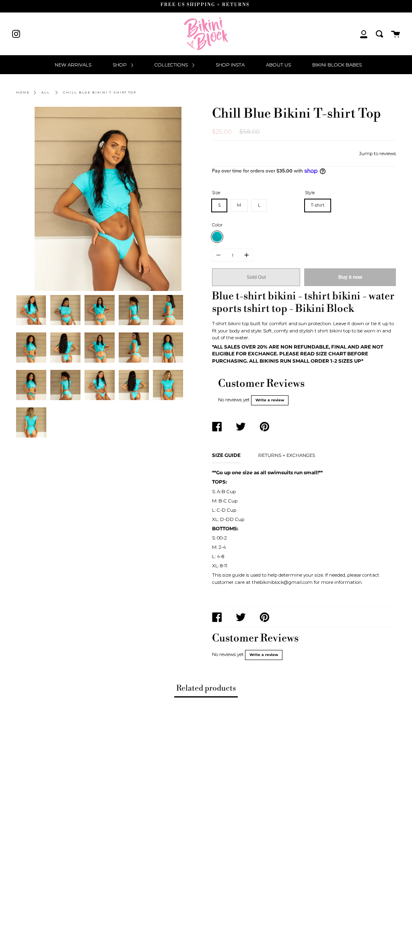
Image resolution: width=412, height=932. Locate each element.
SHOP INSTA (230, 65)
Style (310, 192)
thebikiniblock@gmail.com (282, 582)
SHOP (120, 65)
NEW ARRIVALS (73, 65)
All (45, 92)
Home (23, 92)
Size (216, 192)
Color (217, 225)
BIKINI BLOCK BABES (337, 65)
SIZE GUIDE (226, 455)
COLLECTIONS (171, 65)
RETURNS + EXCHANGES (286, 455)
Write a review (269, 400)
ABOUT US (278, 65)
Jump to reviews (377, 153)
